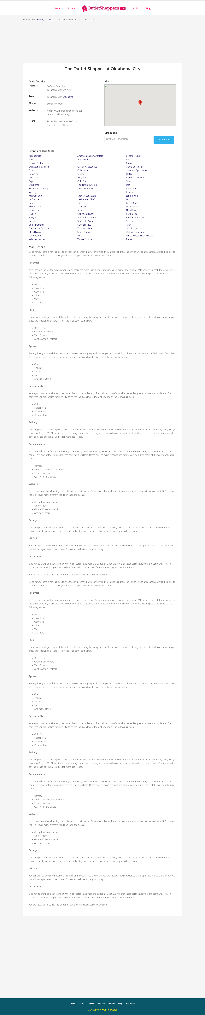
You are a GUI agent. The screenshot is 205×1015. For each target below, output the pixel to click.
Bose (128, 159)
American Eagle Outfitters (90, 155)
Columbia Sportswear (137, 170)
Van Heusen (35, 235)
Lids (31, 203)
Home (39, 19)
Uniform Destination (136, 232)
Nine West (131, 210)
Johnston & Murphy (38, 188)
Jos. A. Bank (132, 188)
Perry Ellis (34, 217)
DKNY (129, 174)
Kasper (129, 192)
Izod (128, 184)
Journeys (33, 192)
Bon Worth (83, 159)
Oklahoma (50, 19)
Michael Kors (132, 206)
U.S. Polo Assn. (133, 228)
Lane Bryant (132, 195)
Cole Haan (82, 170)
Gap (31, 181)
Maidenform (35, 206)
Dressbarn (34, 177)
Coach (32, 170)
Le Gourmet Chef (86, 199)
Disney (80, 174)
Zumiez (129, 239)
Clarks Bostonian (134, 166)
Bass (31, 159)
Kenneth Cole (35, 195)
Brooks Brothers (37, 163)
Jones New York (85, 188)
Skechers (130, 221)
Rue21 (32, 221)
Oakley (32, 213)
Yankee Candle (84, 239)
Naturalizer (34, 210)
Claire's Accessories (87, 166)
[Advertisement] (102, 42)
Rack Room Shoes (135, 217)
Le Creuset (34, 199)
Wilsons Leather (37, 239)
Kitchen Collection (86, 195)
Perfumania (131, 213)
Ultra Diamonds (36, 232)
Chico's (129, 163)
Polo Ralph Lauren (86, 217)
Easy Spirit (82, 177)
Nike (79, 210)
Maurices (81, 206)
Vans (79, 235)
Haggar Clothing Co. (87, 184)
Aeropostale (35, 155)
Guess (129, 181)
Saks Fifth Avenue (86, 221)
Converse (33, 174)
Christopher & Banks (39, 166)
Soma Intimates (36, 224)
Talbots (130, 224)
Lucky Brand (132, 203)
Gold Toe (81, 181)
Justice (80, 192)
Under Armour (84, 232)
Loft (79, 203)
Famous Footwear (135, 177)
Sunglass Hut (84, 224)
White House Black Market (139, 235)
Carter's (81, 163)
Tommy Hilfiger (85, 228)
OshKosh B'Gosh (85, 213)
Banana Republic (134, 155)
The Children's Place (39, 228)
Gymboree (34, 184)
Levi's (129, 199)
